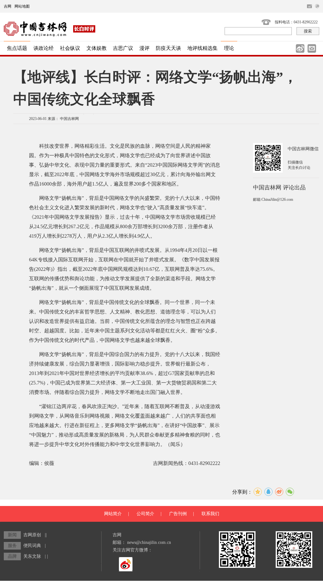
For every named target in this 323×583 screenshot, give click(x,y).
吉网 (7, 6)
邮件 (312, 48)
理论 (229, 48)
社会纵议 (70, 48)
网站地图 (22, 6)
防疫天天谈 (168, 48)
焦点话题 (17, 48)
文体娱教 (96, 48)
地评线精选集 (202, 48)
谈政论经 (43, 48)
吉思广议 (123, 48)
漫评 (144, 48)
